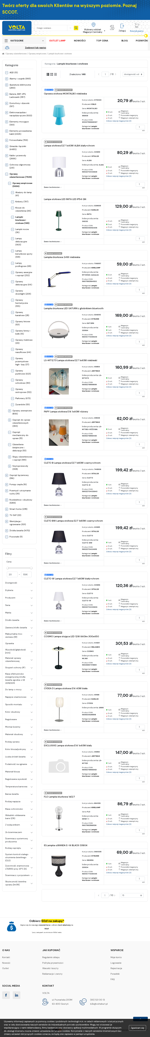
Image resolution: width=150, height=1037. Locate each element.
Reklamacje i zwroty (52, 973)
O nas (6, 950)
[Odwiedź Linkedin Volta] (16, 995)
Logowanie (116, 962)
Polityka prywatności (52, 962)
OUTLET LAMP (57, 40)
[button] (93, 28)
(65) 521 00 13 (97, 999)
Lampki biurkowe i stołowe (60, 53)
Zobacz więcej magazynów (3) (118, 121)
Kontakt (6, 957)
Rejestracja (116, 968)
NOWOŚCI (79, 40)
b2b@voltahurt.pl (99, 1003)
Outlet (5, 968)
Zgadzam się (137, 1027)
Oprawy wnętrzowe (37, 53)
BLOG (124, 40)
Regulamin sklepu (51, 957)
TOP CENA (102, 40)
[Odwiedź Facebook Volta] (6, 995)
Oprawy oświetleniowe (16, 53)
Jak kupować (51, 950)
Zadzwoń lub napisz (35, 47)
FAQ (113, 979)
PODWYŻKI (142, 40)
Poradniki (115, 973)
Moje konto (116, 957)
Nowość (6, 962)
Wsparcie (117, 950)
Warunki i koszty (50, 968)
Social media (11, 985)
